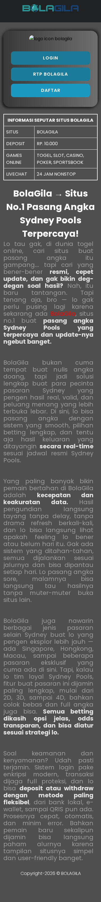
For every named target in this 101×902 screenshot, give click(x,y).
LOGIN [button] (50, 58)
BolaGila (62, 314)
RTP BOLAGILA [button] (50, 74)
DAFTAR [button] (50, 90)
